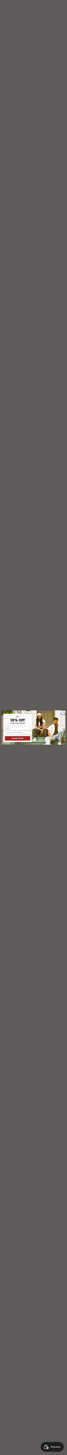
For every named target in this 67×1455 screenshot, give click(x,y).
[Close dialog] (62, 713)
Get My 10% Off (17, 738)
